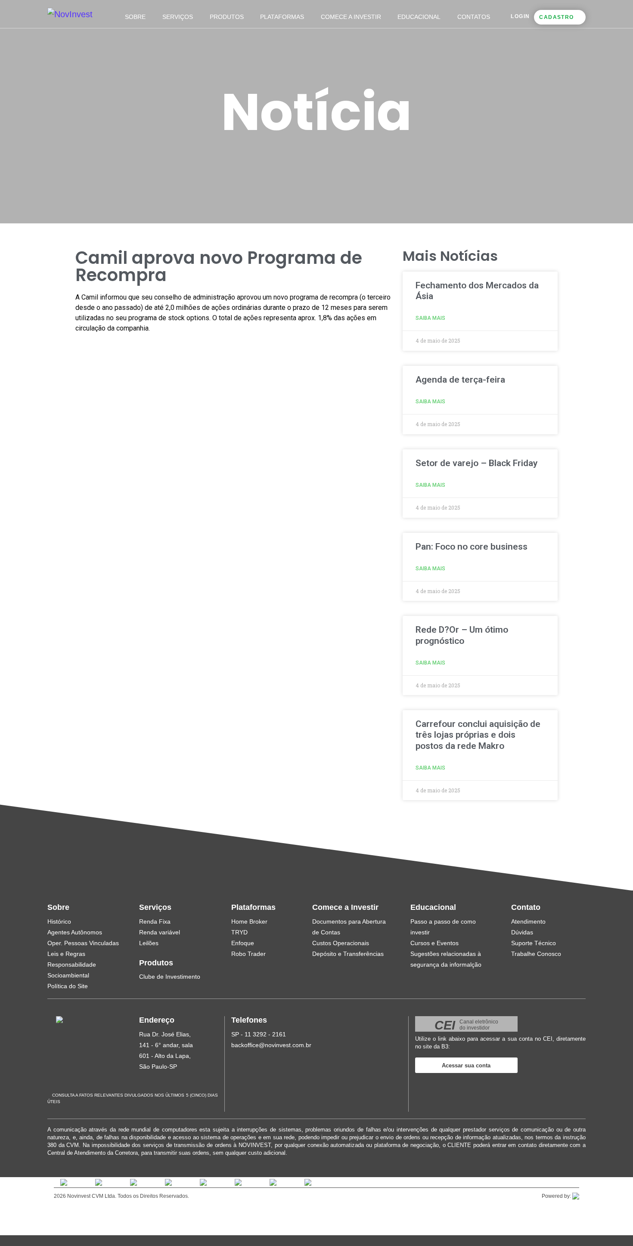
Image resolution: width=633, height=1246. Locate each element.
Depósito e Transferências (348, 953)
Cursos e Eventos (434, 943)
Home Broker (249, 921)
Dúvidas (522, 932)
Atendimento (528, 921)
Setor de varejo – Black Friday (476, 463)
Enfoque (242, 943)
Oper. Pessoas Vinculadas (83, 943)
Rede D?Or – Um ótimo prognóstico (462, 635)
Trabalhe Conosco (536, 953)
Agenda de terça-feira (460, 379)
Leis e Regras (66, 953)
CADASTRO (556, 17)
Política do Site (67, 986)
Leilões (148, 943)
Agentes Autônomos (74, 932)
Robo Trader (248, 953)
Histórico (59, 921)
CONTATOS (473, 16)
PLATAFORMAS (282, 16)
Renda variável (159, 932)
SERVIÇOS (177, 16)
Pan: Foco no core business (472, 546)
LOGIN (520, 16)
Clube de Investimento (169, 976)
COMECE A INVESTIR (351, 16)
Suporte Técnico (533, 943)
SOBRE (135, 16)
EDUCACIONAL (419, 16)
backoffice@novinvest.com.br (271, 1045)
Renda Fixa (155, 921)
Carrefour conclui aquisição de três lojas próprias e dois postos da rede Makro (478, 735)
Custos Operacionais (340, 943)
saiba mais (430, 318)
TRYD (239, 932)
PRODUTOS (227, 16)
